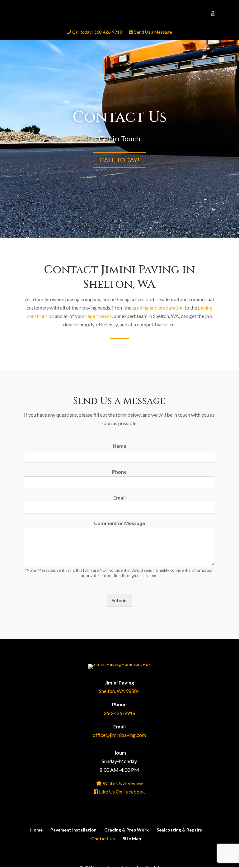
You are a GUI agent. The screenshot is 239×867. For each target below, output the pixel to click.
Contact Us (103, 838)
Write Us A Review (122, 783)
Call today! (119, 159)
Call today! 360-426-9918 (96, 32)
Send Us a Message (152, 32)
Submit (119, 600)
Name (119, 446)
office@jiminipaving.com (119, 735)
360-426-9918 (119, 713)
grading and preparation (158, 307)
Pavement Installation (73, 829)
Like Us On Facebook (121, 791)
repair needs (99, 316)
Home (36, 829)
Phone (119, 472)
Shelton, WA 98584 (119, 691)
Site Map (132, 838)
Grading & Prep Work (126, 829)
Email (119, 497)
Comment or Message (119, 523)
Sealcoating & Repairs (179, 829)
